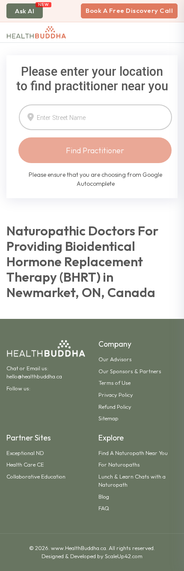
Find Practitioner (95, 150)
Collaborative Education (35, 476)
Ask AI (24, 11)
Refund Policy (114, 406)
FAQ (103, 508)
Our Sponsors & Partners (129, 371)
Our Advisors (115, 359)
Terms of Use (114, 382)
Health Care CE (25, 464)
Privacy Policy (115, 394)
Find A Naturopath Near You (133, 452)
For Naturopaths (119, 464)
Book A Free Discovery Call (129, 10)
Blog (103, 496)
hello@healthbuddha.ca (34, 376)
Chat (12, 368)
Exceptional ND (25, 452)
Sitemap (108, 418)
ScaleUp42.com (123, 556)
